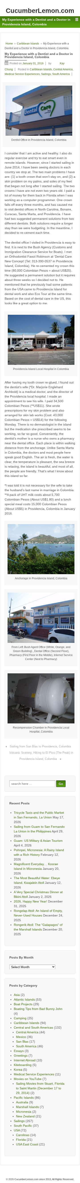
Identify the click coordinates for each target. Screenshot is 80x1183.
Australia (22, 1102)
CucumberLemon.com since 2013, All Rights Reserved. (44, 1179)
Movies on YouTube (28, 1079)
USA (17, 1130)
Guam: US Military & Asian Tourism (38, 840)
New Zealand (25, 1116)
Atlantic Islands (24, 999)
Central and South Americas (33, 1027)
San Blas (22, 1041)
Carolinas (22, 1135)
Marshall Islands (27, 1107)
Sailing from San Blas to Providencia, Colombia (40, 746)
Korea (18, 1069)
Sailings (46, 74)
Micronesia (23, 1111)
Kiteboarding (23, 1065)
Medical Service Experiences (22, 74)
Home (9, 43)
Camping (20, 1018)
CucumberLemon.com (40, 10)
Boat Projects (23, 1004)
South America (61, 74)
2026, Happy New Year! (30, 901)
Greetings (21, 1055)
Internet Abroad (25, 1060)
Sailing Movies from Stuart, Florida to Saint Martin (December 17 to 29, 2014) (40, 1088)
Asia (17, 995)
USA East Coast (27, 1144)
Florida (21, 1139)
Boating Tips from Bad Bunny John (38, 1009)
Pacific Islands (24, 1097)
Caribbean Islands (28, 43)
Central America (63, 69)
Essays (19, 1051)
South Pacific (23, 1125)
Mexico (21, 1037)
